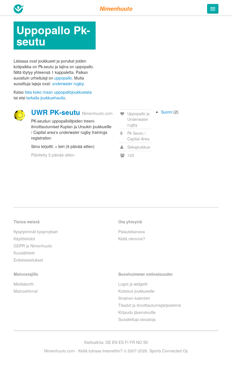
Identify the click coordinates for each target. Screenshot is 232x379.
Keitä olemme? (131, 238)
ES (121, 342)
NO (139, 342)
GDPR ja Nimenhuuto (33, 246)
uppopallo (63, 78)
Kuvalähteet (24, 253)
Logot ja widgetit (132, 284)
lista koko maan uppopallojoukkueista (58, 92)
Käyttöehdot (24, 238)
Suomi (166, 112)
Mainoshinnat (26, 291)
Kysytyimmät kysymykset (36, 231)
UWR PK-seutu (55, 112)
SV (145, 342)
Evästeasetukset (28, 260)
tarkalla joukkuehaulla (45, 97)
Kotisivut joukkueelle (136, 291)
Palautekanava (131, 231)
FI (126, 342)
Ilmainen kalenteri (134, 298)
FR (132, 342)
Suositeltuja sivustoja (137, 319)
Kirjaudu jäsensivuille (137, 312)
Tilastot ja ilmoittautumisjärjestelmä (149, 305)
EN (114, 342)
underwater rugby (67, 83)
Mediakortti (23, 284)
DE (108, 342)
